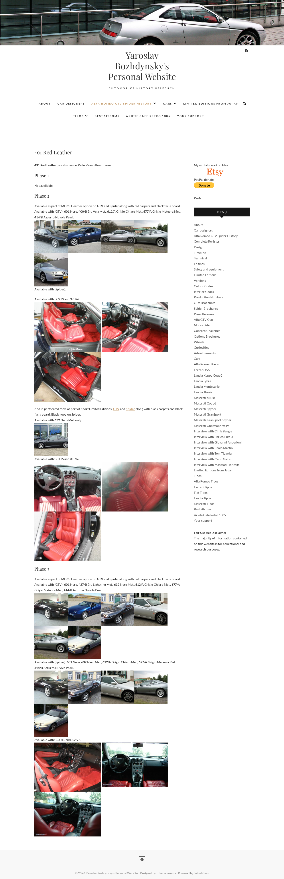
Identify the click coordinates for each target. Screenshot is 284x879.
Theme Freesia (166, 873)
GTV (116, 409)
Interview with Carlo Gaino (212, 459)
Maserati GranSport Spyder (212, 420)
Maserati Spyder (205, 409)
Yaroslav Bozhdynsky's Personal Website (142, 66)
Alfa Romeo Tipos (206, 481)
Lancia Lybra (202, 381)
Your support (190, 116)
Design (198, 247)
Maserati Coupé (205, 403)
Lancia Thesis (203, 392)
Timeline (200, 253)
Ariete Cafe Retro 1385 (148, 116)
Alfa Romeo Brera (206, 364)
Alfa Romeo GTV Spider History (121, 103)
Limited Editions (205, 275)
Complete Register (206, 241)
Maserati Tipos (204, 504)
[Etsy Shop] (215, 171)
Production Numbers (208, 297)
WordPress (202, 873)
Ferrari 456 (202, 370)
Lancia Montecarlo (207, 386)
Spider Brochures (206, 308)
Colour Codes (203, 286)
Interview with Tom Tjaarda (213, 453)
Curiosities (201, 347)
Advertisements (205, 353)
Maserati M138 (204, 398)
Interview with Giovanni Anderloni (218, 442)
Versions (200, 280)
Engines (199, 264)
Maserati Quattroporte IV (211, 426)
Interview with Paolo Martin (213, 448)
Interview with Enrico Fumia (213, 437)
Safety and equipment (209, 269)
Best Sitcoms (107, 116)
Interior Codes (204, 292)
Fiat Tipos (200, 492)
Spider (130, 409)
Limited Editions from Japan (211, 103)
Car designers (71, 103)
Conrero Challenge (207, 331)
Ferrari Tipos (203, 487)
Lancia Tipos (202, 498)
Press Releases (204, 314)
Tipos (78, 116)
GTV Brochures (204, 303)
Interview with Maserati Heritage (216, 465)
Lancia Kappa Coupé (208, 375)
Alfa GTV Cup (203, 319)
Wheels (199, 342)
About (45, 103)
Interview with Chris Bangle (213, 431)
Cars (167, 103)
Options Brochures (207, 336)
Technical (200, 258)
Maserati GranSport (207, 414)
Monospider (202, 325)
